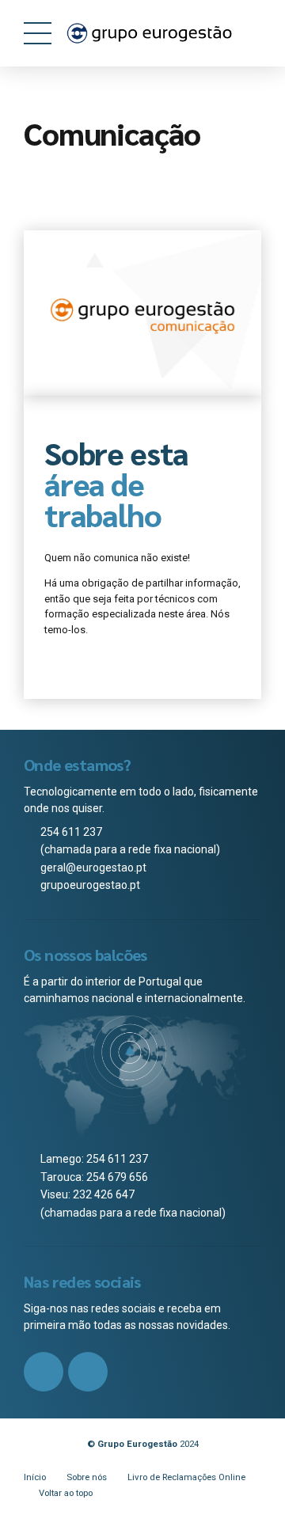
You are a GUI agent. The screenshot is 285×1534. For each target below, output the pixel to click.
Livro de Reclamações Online (186, 1477)
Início (35, 1477)
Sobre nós (86, 1477)
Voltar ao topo (66, 1492)
